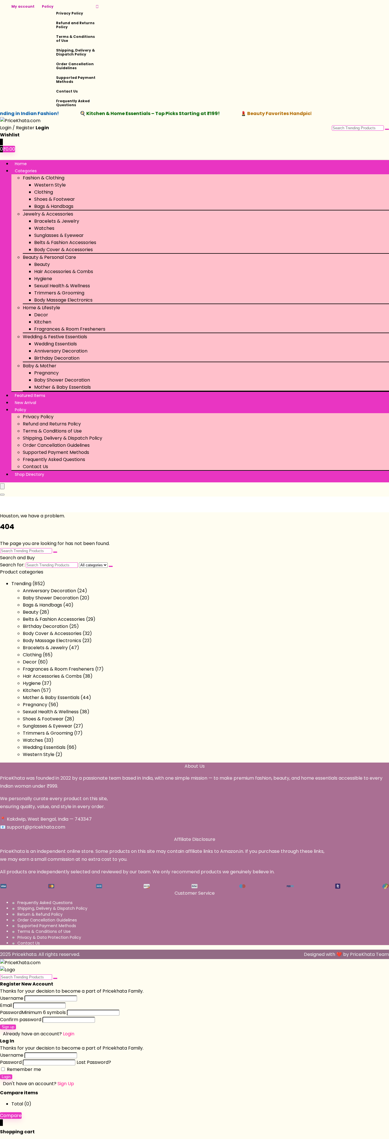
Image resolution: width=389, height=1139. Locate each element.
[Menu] (2, 486)
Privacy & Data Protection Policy (49, 937)
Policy (48, 6)
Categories (26, 171)
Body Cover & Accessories (63, 249)
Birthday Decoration (56, 358)
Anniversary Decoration (60, 351)
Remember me (23, 1069)
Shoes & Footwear (54, 199)
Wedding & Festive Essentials (55, 336)
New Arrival (25, 402)
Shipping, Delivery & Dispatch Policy (75, 52)
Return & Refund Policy (40, 914)
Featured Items (30, 395)
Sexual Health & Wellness (62, 285)
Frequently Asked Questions (73, 103)
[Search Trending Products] (387, 129)
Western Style (50, 185)
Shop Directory (29, 474)
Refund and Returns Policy (75, 25)
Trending (21, 583)
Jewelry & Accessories (48, 214)
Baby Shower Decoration (62, 380)
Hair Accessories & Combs (63, 271)
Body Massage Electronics (63, 300)
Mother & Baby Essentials (62, 387)
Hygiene (43, 278)
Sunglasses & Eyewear (59, 235)
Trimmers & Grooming (59, 293)
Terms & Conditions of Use (75, 38)
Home (21, 164)
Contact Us (67, 91)
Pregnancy (46, 373)
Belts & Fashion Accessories (65, 242)
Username (11, 998)
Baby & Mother (39, 365)
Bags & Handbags (53, 206)
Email (6, 1005)
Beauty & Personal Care (49, 257)
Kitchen (42, 322)
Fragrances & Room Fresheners (69, 329)
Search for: (12, 565)
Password (33, 1012)
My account (22, 6)
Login (6, 1077)
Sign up (8, 1027)
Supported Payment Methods (75, 79)
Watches (44, 228)
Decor (41, 315)
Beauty (42, 264)
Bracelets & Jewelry (56, 221)
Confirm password (20, 1019)
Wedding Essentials (55, 344)
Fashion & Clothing (43, 178)
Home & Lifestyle (41, 307)
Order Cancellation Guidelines (75, 66)
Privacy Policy (69, 13)
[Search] (2, 494)
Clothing (43, 192)
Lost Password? (94, 1062)
